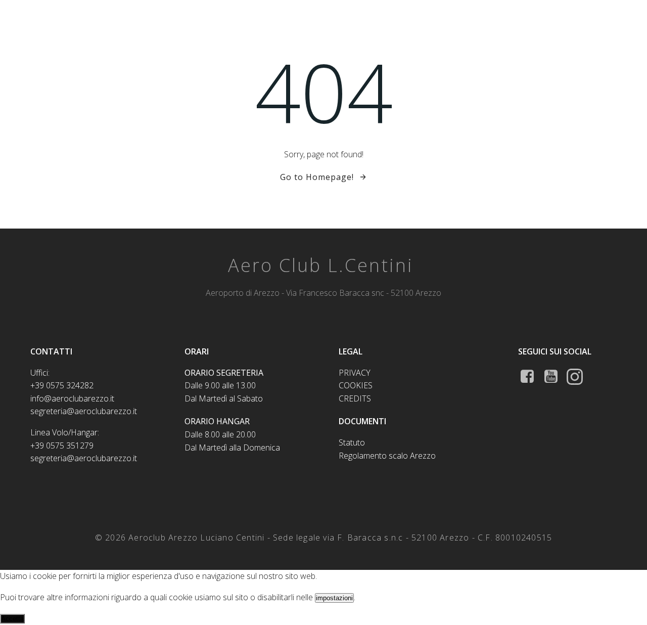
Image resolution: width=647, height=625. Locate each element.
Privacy (355, 372)
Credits (355, 398)
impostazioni (334, 598)
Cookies (356, 385)
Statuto (352, 442)
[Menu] (613, 17)
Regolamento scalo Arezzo (387, 455)
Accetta (12, 618)
